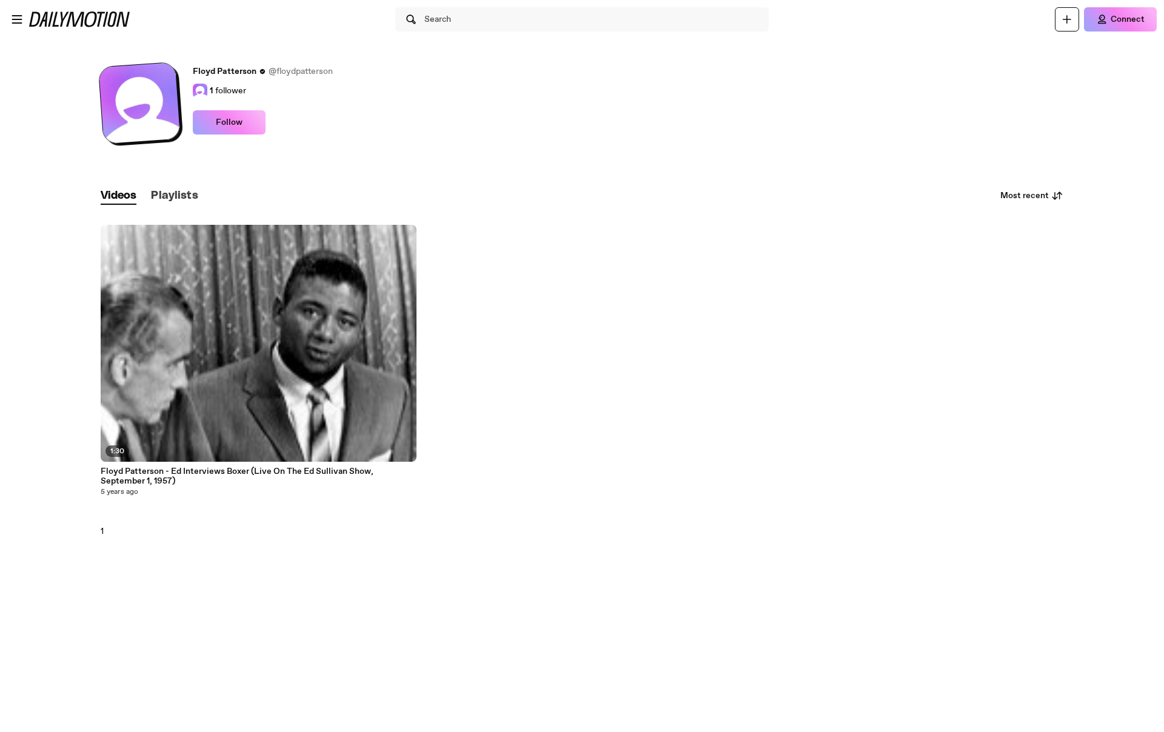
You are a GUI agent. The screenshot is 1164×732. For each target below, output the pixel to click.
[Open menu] (17, 19)
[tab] (119, 196)
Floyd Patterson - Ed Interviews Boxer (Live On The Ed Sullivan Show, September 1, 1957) (237, 476)
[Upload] (1067, 19)
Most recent (1024, 195)
